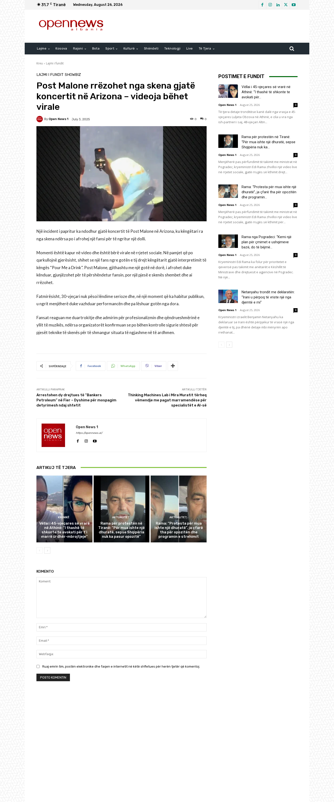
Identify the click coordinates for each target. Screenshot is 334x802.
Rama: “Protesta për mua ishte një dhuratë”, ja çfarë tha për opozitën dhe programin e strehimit (179, 530)
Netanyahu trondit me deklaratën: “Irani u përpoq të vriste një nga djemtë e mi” (268, 297)
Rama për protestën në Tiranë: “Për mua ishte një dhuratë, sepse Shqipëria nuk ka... (268, 142)
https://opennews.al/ (89, 433)
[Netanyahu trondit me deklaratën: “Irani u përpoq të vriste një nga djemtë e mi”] (228, 296)
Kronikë (63, 517)
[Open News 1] (40, 119)
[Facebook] (262, 5)
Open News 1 (58, 119)
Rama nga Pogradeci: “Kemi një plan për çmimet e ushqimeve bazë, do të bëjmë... (266, 242)
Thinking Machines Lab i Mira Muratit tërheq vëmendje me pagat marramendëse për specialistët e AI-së (167, 400)
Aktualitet (121, 517)
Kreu (39, 63)
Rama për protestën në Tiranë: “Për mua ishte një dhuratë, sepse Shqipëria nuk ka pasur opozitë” (121, 530)
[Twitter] (286, 5)
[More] (173, 366)
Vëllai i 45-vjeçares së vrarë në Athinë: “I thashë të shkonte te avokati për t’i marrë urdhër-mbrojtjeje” (64, 530)
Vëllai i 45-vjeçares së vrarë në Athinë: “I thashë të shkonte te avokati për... (266, 92)
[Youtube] (294, 5)
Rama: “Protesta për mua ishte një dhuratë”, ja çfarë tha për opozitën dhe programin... (269, 192)
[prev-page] (39, 550)
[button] (292, 48)
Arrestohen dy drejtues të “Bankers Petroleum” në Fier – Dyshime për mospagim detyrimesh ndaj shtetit (76, 400)
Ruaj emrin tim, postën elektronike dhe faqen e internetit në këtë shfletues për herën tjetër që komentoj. (121, 666)
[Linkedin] (278, 5)
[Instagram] (270, 5)
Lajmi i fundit (55, 63)
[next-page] (47, 550)
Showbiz (73, 75)
